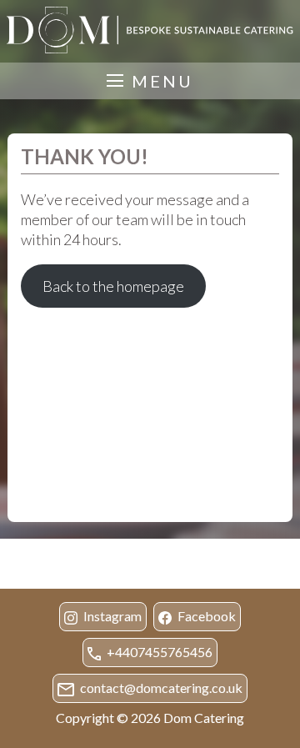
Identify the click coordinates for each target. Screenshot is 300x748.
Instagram (111, 616)
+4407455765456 (158, 652)
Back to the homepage (113, 286)
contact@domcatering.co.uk (160, 687)
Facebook (205, 616)
